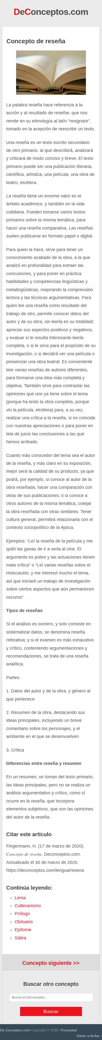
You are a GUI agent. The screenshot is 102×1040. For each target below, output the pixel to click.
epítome (23, 929)
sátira (20, 937)
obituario (24, 921)
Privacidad (68, 1030)
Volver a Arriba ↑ (89, 1036)
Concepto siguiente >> (50, 963)
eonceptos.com (51, 12)
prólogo (22, 913)
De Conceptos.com (15, 1030)
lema (20, 897)
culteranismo (28, 905)
